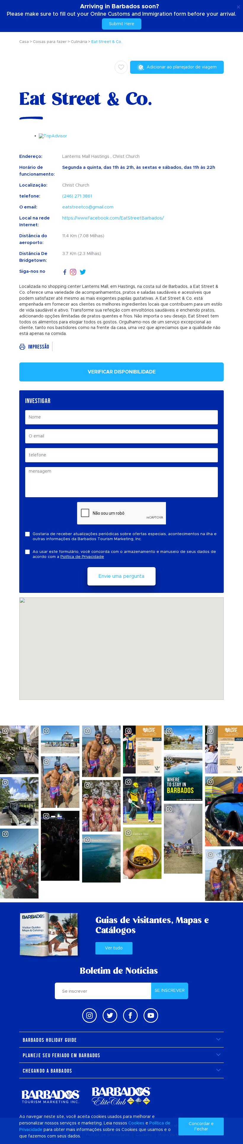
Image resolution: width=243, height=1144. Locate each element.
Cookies (136, 1123)
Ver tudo (114, 948)
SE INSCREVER (170, 991)
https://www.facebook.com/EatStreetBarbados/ (113, 218)
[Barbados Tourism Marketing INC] (50, 1096)
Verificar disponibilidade (122, 372)
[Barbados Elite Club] (121, 1096)
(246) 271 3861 (77, 196)
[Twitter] (83, 271)
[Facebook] (64, 271)
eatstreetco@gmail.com (87, 207)
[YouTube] (150, 1015)
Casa (24, 42)
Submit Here (121, 24)
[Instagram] (73, 271)
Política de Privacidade (82, 557)
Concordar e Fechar (201, 1126)
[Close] (238, 5)
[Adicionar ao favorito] (121, 67)
